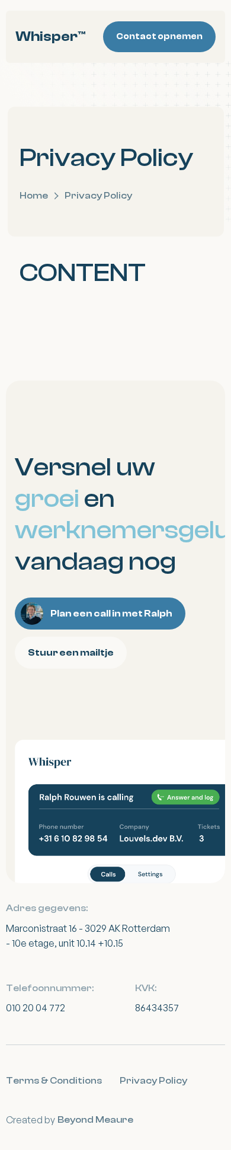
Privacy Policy (153, 1080)
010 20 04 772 (35, 1008)
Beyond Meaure (95, 1119)
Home (34, 195)
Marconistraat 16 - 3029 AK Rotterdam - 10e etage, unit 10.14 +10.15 (88, 936)
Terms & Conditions (54, 1080)
